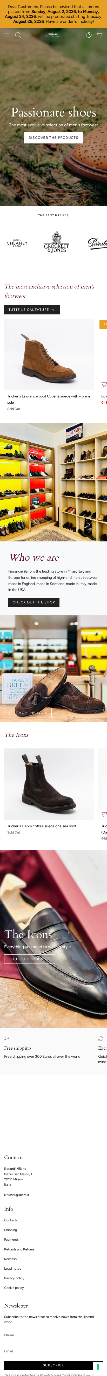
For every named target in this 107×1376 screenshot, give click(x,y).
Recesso (10, 1259)
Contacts (11, 1220)
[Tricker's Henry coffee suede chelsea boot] (49, 784)
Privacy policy (14, 1278)
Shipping (10, 1230)
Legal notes (12, 1268)
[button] (18, 35)
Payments (11, 1239)
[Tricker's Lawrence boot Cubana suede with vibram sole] (49, 354)
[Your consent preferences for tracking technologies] (98, 1367)
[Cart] (100, 35)
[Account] (89, 35)
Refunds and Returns (19, 1249)
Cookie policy (14, 1288)
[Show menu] (7, 35)
